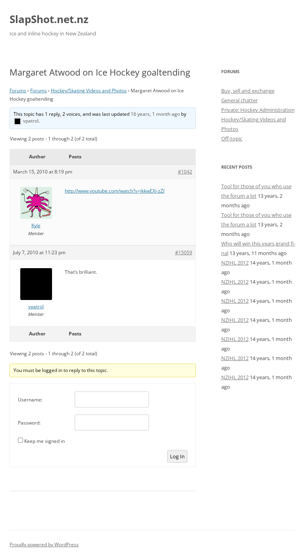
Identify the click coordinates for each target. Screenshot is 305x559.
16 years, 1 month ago (155, 114)
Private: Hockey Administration (258, 109)
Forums (18, 90)
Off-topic (231, 138)
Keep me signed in (44, 441)
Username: (30, 399)
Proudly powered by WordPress (44, 544)
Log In (177, 456)
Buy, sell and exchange (247, 90)
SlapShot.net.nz (49, 19)
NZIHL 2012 (235, 262)
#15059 (183, 252)
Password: (29, 422)
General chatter (239, 100)
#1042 (185, 171)
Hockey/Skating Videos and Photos (89, 90)
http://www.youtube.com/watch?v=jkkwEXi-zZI (114, 190)
